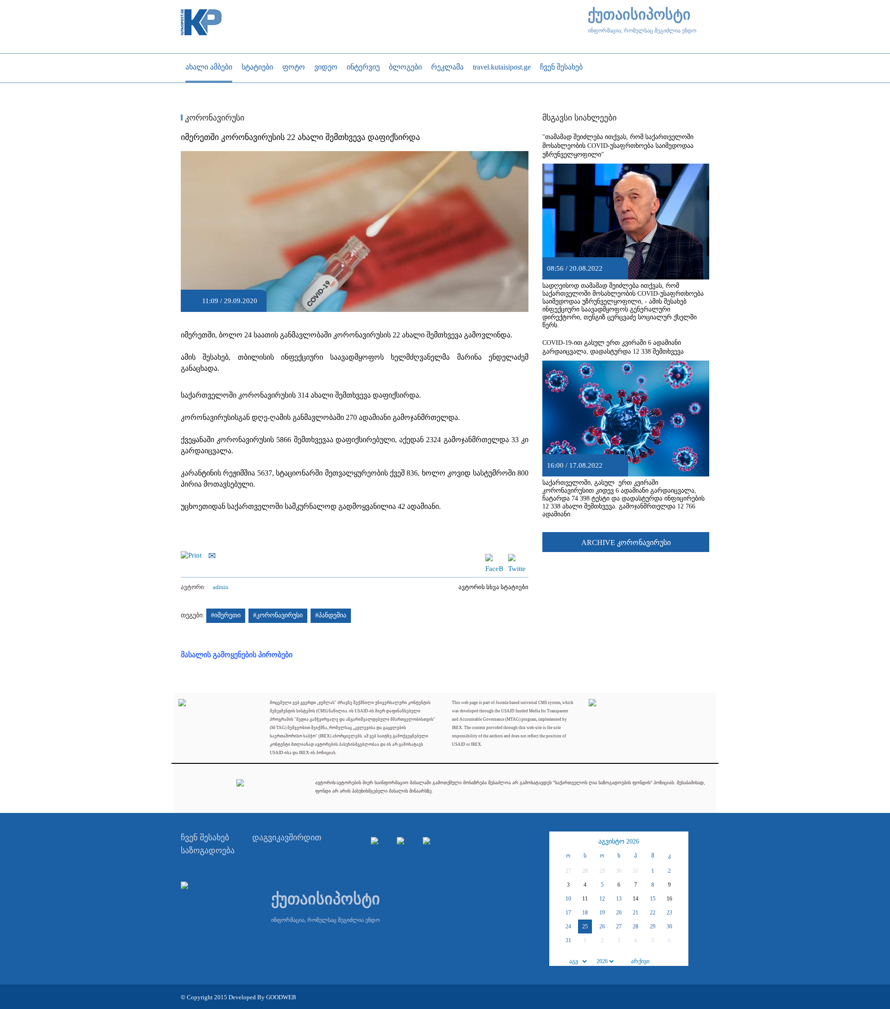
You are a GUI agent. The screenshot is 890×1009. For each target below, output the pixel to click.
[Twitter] (517, 558)
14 (635, 898)
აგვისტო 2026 (618, 841)
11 (585, 898)
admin (221, 587)
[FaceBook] (494, 558)
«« (557, 842)
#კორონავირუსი (278, 615)
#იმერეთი (226, 615)
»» (680, 842)
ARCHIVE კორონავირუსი (626, 542)
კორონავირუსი (213, 117)
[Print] (193, 554)
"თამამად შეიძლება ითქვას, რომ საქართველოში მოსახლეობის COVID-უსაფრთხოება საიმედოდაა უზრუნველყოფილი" (617, 145)
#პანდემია (330, 615)
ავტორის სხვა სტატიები (493, 587)
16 (669, 898)
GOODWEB (281, 997)
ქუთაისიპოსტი (639, 14)
